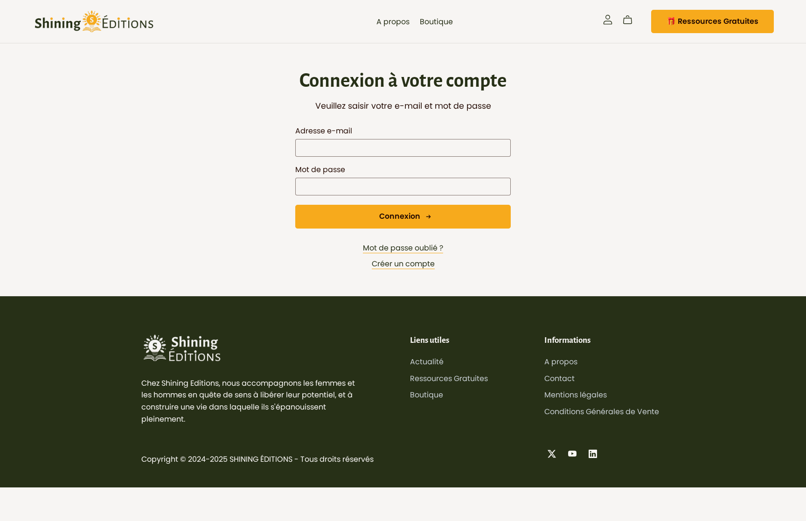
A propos (393, 21)
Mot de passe (320, 169)
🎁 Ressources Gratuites (712, 21)
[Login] (607, 19)
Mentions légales (575, 394)
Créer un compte (403, 263)
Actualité (427, 361)
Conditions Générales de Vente (601, 411)
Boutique (436, 21)
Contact (559, 378)
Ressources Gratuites (449, 378)
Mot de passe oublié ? (403, 248)
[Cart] (631, 20)
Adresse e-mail (323, 130)
